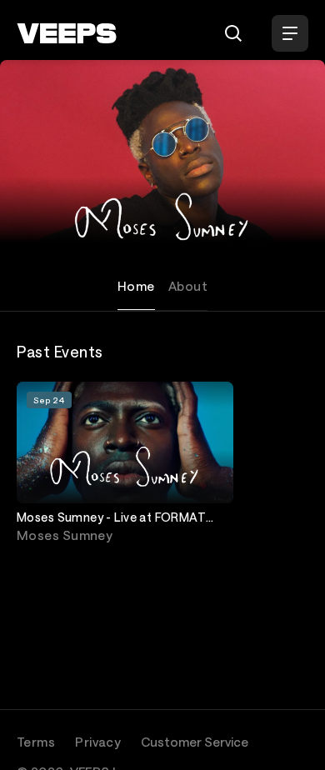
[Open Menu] (290, 33)
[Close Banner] (305, 711)
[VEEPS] (67, 33)
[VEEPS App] (40, 731)
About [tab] (188, 285)
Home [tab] (136, 285)
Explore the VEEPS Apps (135, 738)
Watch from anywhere (143, 722)
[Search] (233, 33)
